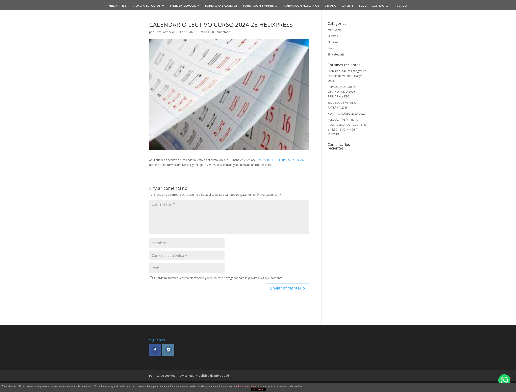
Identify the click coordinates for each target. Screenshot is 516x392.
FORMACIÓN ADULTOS (221, 5)
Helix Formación (165, 32)
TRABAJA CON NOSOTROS (300, 5)
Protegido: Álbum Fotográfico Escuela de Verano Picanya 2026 (347, 76)
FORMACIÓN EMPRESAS (260, 5)
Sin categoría (336, 54)
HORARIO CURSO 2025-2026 (346, 113)
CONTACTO (380, 5)
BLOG (362, 5)
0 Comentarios (222, 32)
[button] (504, 380)
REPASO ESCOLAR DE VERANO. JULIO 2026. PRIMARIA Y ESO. (342, 91)
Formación (335, 29)
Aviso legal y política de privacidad (204, 375)
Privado (400, 5)
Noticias (203, 32)
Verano (331, 5)
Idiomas (333, 36)
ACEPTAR (258, 389)
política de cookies (245, 386)
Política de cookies (162, 375)
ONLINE (347, 5)
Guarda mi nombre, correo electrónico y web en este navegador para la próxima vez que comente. (218, 278)
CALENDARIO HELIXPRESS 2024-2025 (281, 160)
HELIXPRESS (117, 5)
